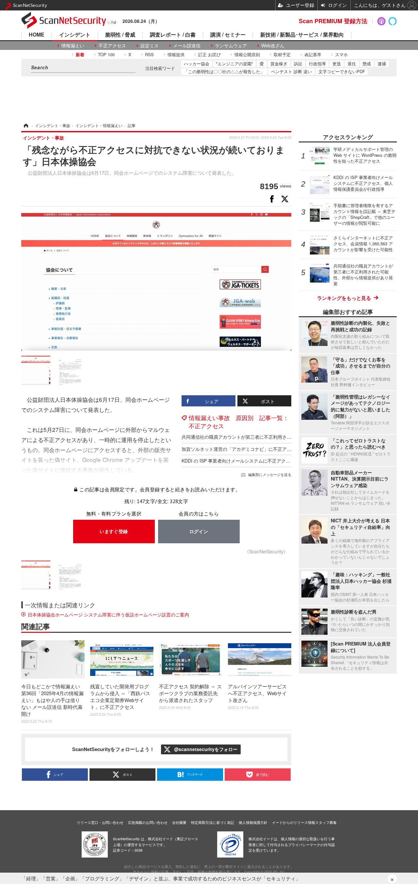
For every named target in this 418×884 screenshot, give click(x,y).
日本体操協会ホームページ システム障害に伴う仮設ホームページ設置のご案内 (108, 614)
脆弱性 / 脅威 (120, 35)
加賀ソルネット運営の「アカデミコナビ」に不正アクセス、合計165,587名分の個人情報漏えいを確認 (286, 449)
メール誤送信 (187, 45)
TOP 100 (106, 54)
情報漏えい (72, 45)
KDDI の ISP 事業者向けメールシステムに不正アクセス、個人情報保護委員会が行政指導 (272, 460)
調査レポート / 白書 (173, 35)
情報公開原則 (247, 54)
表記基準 (312, 54)
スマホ (341, 54)
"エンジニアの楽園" (234, 63)
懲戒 (366, 63)
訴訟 (298, 63)
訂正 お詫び (209, 54)
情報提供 (176, 54)
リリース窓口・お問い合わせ (100, 822)
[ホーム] (25, 125)
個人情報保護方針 (253, 822)
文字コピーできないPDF (341, 71)
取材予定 (282, 54)
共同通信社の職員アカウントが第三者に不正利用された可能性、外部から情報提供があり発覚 (278, 437)
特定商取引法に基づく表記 (212, 822)
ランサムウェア (231, 45)
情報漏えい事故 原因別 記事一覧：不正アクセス (239, 421)
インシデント (74, 35)
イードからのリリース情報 (293, 822)
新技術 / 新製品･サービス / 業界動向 (302, 35)
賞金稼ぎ (278, 63)
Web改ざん (272, 45)
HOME (36, 35)
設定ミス (149, 45)
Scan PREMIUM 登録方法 (333, 21)
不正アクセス (112, 45)
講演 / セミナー (228, 35)
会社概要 (179, 822)
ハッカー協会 (196, 63)
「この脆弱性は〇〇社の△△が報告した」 (224, 71)
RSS (149, 54)
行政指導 (317, 63)
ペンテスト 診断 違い (291, 71)
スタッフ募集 (326, 822)
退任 (351, 63)
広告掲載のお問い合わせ (148, 822)
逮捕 (382, 63)
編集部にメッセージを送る (269, 474)
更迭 (336, 63)
